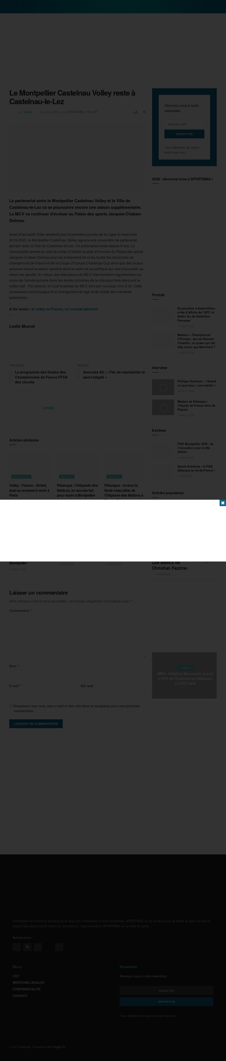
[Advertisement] (113, 531)
